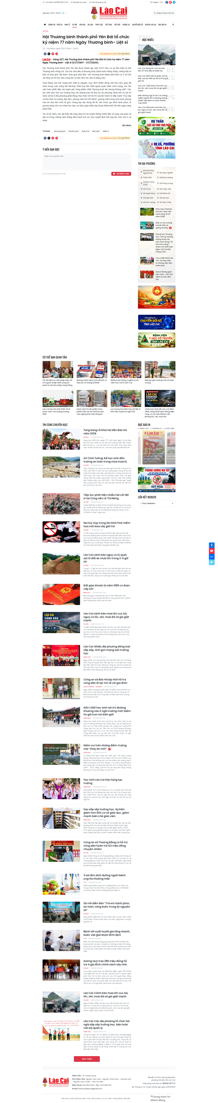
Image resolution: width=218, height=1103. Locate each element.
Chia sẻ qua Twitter (49, 53)
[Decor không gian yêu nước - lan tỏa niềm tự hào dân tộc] (147, 274)
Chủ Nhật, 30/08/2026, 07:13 (57, 2)
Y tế (84, 882)
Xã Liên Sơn (148, 198)
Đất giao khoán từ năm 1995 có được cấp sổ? (106, 587)
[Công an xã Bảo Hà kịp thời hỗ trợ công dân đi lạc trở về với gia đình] (61, 688)
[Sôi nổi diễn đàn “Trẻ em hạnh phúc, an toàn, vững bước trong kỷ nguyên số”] (61, 912)
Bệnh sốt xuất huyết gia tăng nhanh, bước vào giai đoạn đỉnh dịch (106, 933)
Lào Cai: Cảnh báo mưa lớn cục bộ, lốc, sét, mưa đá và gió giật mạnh (152, 88)
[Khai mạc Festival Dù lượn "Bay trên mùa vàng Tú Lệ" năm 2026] (147, 212)
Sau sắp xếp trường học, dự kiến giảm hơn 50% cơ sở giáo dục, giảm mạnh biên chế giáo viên (106, 813)
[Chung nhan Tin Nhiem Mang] (163, 1098)
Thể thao (108, 24)
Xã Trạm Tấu (165, 189)
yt (170, 2)
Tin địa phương (146, 163)
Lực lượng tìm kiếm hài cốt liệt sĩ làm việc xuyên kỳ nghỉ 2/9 (125, 410)
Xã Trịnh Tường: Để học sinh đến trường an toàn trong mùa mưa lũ (105, 460)
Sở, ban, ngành (166, 172)
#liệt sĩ (106, 131)
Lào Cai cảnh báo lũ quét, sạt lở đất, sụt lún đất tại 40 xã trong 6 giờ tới (153, 78)
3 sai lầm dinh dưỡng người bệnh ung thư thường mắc (104, 877)
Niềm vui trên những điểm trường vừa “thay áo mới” (105, 747)
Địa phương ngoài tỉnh (148, 171)
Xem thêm (87, 1059)
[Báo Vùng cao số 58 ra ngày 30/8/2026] (156, 447)
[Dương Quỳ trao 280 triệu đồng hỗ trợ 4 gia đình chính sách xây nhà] (61, 970)
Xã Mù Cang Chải (148, 183)
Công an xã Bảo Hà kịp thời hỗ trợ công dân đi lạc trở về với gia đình (105, 681)
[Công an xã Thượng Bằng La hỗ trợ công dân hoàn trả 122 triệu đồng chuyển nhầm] (61, 851)
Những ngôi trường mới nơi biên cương (159, 381)
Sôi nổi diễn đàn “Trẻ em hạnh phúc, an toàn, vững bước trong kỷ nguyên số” (106, 907)
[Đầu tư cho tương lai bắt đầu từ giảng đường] (147, 225)
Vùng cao (144, 428)
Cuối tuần (169, 428)
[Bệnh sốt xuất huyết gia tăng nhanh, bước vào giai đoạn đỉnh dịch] (61, 940)
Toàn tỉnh (147, 177)
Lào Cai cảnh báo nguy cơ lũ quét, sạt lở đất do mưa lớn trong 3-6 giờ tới (105, 558)
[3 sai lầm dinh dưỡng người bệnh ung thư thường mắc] (61, 884)
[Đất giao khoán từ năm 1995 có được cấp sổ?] (61, 594)
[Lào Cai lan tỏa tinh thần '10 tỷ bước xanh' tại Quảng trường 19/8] (58, 398)
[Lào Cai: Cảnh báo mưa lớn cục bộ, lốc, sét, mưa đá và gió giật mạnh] (61, 1002)
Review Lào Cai (150, 24)
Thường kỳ (157, 428)
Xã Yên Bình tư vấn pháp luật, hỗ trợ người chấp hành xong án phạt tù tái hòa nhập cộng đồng (57, 383)
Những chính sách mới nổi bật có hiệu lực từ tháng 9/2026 (92, 381)
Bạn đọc (86, 592)
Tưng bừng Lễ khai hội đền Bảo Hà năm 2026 (105, 431)
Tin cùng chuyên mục (55, 424)
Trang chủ (45, 24)
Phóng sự (126, 24)
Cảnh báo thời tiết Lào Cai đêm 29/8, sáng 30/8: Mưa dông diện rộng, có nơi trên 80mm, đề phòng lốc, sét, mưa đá (159, 413)
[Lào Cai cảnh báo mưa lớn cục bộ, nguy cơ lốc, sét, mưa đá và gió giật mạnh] (61, 622)
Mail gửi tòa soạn (80, 2)
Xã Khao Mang (166, 177)
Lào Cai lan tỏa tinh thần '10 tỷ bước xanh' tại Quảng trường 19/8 (56, 411)
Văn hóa (82, 24)
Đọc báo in (162, 24)
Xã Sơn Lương (149, 202)
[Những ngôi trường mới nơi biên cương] (160, 369)
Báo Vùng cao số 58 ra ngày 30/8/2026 (156, 457)
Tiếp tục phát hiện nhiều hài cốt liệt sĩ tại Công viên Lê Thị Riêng (106, 496)
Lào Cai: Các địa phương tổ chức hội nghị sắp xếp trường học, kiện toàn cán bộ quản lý (106, 1025)
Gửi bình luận (122, 174)
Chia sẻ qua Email (56, 53)
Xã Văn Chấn (165, 202)
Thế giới (117, 24)
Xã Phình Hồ (165, 193)
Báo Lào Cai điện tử (109, 13)
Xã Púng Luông (166, 183)
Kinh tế (67, 24)
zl (174, 2)
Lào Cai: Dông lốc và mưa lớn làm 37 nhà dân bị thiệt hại (151, 69)
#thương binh (60, 131)
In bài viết (52, 53)
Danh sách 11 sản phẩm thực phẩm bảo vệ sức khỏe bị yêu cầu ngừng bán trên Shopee (90, 411)
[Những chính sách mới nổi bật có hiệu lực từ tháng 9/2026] (92, 369)
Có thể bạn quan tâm (55, 357)
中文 (161, 2)
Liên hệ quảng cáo (99, 2)
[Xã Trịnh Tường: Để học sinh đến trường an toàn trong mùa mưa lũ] (61, 467)
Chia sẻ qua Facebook (45, 53)
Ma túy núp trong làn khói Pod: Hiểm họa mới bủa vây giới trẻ (106, 524)
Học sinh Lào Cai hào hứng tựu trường (102, 781)
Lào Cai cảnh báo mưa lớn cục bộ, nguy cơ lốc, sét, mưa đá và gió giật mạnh (152, 110)
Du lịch (90, 24)
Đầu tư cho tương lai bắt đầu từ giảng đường (164, 225)
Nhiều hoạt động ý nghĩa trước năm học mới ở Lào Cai (125, 381)
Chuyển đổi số (137, 24)
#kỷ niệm (96, 131)
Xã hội (74, 24)
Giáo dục (87, 657)
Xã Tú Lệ (146, 189)
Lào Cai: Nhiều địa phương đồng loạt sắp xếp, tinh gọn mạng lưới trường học (106, 650)
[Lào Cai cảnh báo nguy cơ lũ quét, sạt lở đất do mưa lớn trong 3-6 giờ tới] (61, 563)
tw (212, 562)
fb (166, 2)
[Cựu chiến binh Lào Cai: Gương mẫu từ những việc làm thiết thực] (147, 261)
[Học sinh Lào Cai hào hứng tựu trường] (61, 788)
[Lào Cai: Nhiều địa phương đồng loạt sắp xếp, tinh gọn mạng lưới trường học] (61, 655)
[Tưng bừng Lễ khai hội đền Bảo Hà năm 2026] (61, 439)
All (173, 24)
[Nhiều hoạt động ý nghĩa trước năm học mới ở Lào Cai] (126, 369)
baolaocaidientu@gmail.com (90, 1088)
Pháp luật (99, 24)
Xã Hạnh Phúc (149, 193)
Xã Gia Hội (164, 198)
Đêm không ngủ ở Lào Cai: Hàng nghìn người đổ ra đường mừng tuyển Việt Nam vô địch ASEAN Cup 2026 (152, 99)
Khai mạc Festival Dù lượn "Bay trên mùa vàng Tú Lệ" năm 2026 (164, 213)
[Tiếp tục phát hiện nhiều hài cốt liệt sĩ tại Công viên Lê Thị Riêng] (61, 503)
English (155, 2)
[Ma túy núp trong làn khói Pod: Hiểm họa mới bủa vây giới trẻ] (61, 531)
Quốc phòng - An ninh (92, 687)
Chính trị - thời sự (55, 24)
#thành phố (73, 131)
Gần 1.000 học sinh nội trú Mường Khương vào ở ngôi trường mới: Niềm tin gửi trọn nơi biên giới (107, 711)
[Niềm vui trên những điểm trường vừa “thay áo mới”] (61, 754)
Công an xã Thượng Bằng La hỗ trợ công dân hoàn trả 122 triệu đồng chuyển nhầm (105, 846)
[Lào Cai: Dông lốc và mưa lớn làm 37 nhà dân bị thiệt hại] (156, 54)
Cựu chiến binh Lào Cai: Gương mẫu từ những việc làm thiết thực (164, 262)
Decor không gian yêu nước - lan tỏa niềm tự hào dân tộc (164, 276)
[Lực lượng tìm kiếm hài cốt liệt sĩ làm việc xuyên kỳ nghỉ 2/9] (126, 398)
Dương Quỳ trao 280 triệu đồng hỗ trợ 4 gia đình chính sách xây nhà (105, 962)
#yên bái (85, 131)
